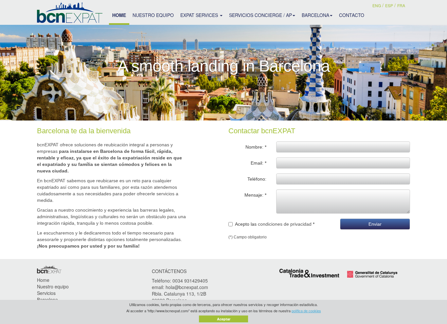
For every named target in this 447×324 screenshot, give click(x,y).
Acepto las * (274, 224)
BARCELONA (315, 15)
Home (43, 280)
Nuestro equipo (53, 286)
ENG (376, 5)
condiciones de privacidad (285, 224)
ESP (389, 5)
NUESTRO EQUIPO (153, 15)
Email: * (258, 163)
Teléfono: (256, 179)
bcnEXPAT (69, 12)
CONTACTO (351, 15)
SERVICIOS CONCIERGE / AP (260, 15)
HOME (119, 15)
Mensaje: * (255, 195)
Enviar (375, 224)
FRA (401, 5)
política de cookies (306, 310)
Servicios (46, 293)
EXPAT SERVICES (199, 15)
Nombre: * (255, 147)
